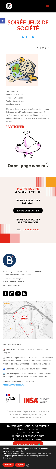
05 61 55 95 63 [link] (31, 230)
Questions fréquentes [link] (28, 433)
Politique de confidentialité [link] (29, 436)
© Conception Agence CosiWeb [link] (28, 439)
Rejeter (20, 465)
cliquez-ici (6, 458)
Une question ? (26, 444)
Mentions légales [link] (29, 429)
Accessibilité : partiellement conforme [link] (29, 426)
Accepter (8, 465)
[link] (2, 20)
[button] (47, 6)
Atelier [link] (28, 37)
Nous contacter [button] (28, 210)
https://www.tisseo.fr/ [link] (13, 385)
